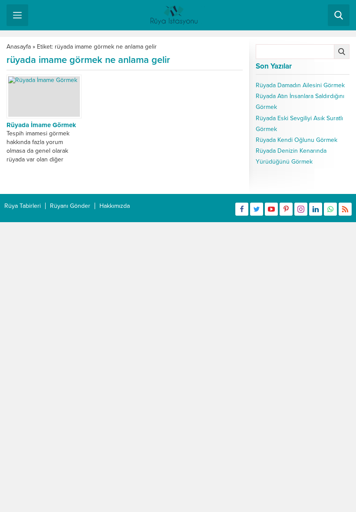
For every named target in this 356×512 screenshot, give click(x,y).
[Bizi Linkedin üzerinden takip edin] (315, 209)
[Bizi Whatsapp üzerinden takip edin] (330, 209)
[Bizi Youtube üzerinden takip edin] (271, 209)
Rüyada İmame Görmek (41, 125)
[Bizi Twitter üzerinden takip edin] (256, 209)
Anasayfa (19, 46)
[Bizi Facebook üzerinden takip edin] (241, 209)
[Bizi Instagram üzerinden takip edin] (300, 209)
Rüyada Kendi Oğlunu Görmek (296, 140)
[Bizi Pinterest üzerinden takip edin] (286, 209)
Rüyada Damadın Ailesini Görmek (300, 85)
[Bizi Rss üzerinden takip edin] (345, 209)
